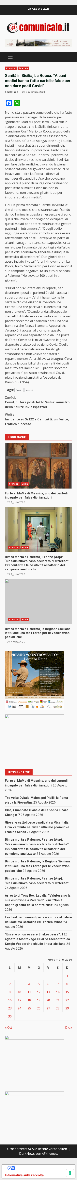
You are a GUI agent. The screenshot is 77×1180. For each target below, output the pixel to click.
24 (19, 1008)
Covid (19, 390)
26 (38, 1008)
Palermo (23, 68)
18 (29, 1000)
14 (57, 992)
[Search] (67, 57)
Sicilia (25, 483)
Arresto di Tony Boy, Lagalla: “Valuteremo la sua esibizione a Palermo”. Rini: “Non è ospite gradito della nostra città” (37, 900)
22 (67, 1000)
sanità (29, 390)
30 (10, 1016)
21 (57, 1000)
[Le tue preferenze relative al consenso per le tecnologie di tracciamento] (70, 1173)
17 (19, 1000)
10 (19, 992)
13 (48, 992)
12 (38, 992)
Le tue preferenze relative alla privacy (42, 1168)
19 (38, 1000)
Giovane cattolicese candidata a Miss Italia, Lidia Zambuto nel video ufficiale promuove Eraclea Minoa (37, 827)
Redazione (11, 92)
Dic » (68, 1027)
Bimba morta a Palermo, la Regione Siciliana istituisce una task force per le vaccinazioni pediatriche (38, 601)
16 (10, 1000)
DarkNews (27, 1153)
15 (67, 992)
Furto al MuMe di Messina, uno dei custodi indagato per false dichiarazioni (38, 466)
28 (57, 1008)
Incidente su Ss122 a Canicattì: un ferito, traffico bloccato (37, 419)
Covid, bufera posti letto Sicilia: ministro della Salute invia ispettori (37, 402)
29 (67, 1008)
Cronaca (10, 68)
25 (29, 1008)
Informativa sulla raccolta (24, 1175)
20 (48, 1000)
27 (48, 1008)
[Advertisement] (38, 42)
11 (29, 992)
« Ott (8, 1027)
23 (10, 1008)
